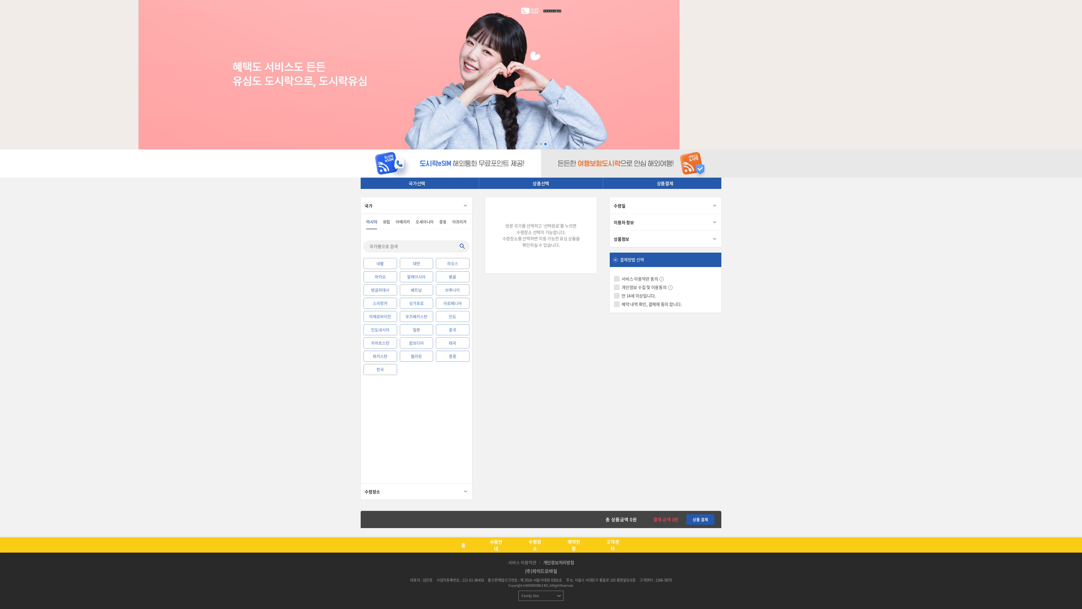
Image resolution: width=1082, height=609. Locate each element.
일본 (416, 329)
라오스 (452, 263)
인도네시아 (380, 329)
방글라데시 (380, 290)
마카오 (380, 276)
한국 (380, 369)
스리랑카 (380, 303)
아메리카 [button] (403, 221)
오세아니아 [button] (425, 221)
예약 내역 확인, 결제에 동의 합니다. (652, 304)
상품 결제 (700, 519)
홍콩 (452, 356)
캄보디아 (416, 343)
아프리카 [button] (459, 221)
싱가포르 (416, 303)
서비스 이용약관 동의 (640, 279)
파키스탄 (380, 356)
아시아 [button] (371, 221)
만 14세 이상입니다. (639, 296)
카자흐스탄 (380, 343)
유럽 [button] (386, 221)
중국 (452, 329)
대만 (416, 263)
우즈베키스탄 (416, 316)
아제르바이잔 (380, 316)
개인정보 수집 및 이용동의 (644, 287)
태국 (452, 343)
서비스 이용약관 (522, 562)
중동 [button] (443, 221)
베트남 (416, 290)
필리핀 (416, 356)
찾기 (462, 246)
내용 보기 (661, 279)
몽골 (452, 276)
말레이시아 (416, 276)
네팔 (380, 263)
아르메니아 (453, 303)
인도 (452, 316)
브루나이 (452, 290)
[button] (536, 144)
